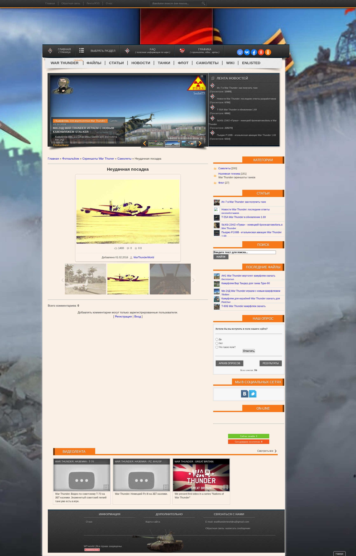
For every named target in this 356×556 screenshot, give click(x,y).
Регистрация (123, 316)
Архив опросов (229, 363)
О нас (109, 3)
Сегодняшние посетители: (248, 441)
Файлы (94, 63)
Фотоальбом (70, 158)
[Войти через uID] (240, 52)
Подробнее (61, 145)
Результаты (271, 363)
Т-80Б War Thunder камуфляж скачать (243, 306)
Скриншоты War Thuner (98, 158)
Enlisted (251, 63)
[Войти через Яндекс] (261, 52)
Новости (140, 63)
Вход (137, 316)
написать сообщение (237, 528)
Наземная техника (229, 173)
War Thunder (67, 63)
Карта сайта (153, 521)
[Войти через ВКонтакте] (247, 52)
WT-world (89, 546)
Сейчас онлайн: (248, 436)
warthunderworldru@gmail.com (231, 521)
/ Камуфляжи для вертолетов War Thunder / (80, 120)
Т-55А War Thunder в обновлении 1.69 (243, 217)
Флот (183, 63)
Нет (221, 343)
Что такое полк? (227, 347)
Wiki (230, 63)
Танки (164, 63)
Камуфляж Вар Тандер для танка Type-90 (245, 283)
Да (220, 339)
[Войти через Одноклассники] (268, 52)
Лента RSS (93, 3)
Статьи (116, 63)
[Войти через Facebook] (254, 52)
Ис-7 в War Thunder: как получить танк (243, 201)
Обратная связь (70, 3)
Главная (50, 3)
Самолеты (207, 63)
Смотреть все (265, 450)
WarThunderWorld (144, 257)
